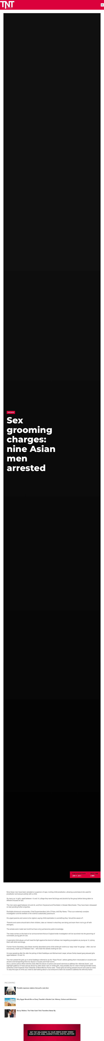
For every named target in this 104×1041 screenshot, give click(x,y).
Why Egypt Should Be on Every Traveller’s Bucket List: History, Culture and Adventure (47, 999)
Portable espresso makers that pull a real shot (33, 988)
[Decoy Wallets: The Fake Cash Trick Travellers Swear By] (10, 1013)
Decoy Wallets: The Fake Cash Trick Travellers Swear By (36, 1011)
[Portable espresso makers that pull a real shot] (10, 991)
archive (11, 412)
